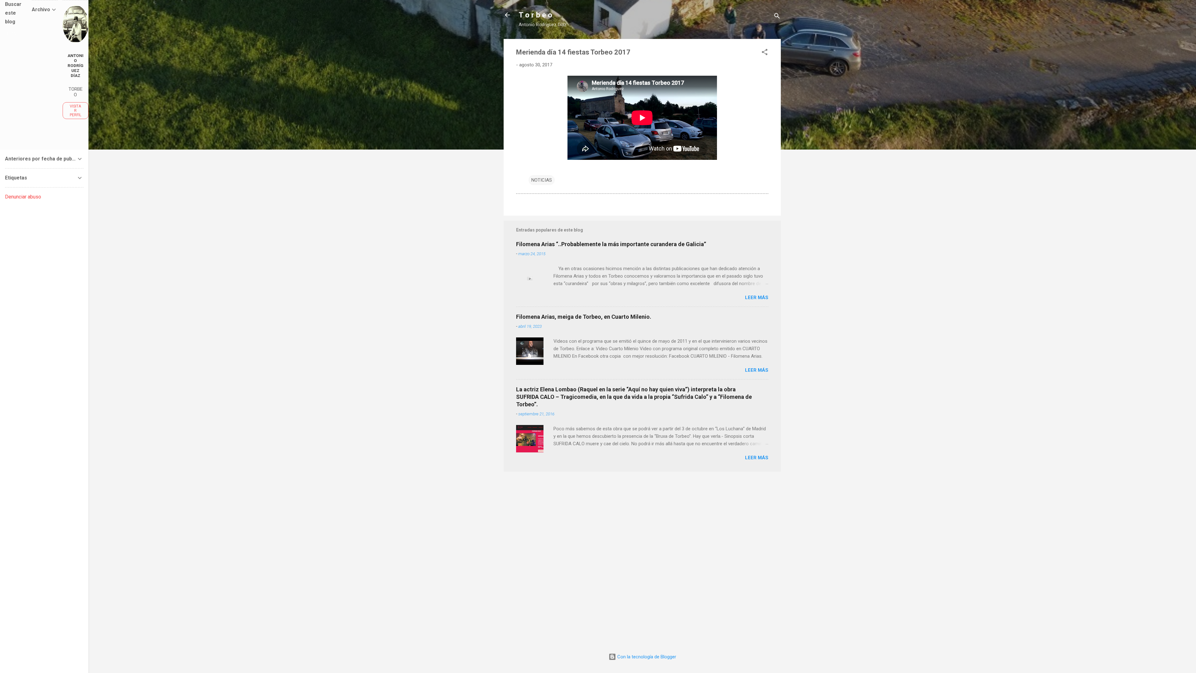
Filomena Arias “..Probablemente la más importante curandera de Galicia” (611, 244)
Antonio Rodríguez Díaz (75, 65)
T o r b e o (535, 15)
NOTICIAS (541, 180)
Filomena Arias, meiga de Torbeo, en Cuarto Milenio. (583, 316)
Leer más (756, 297)
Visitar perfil (75, 110)
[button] (764, 53)
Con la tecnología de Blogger (646, 657)
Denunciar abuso (23, 197)
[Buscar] (777, 16)
